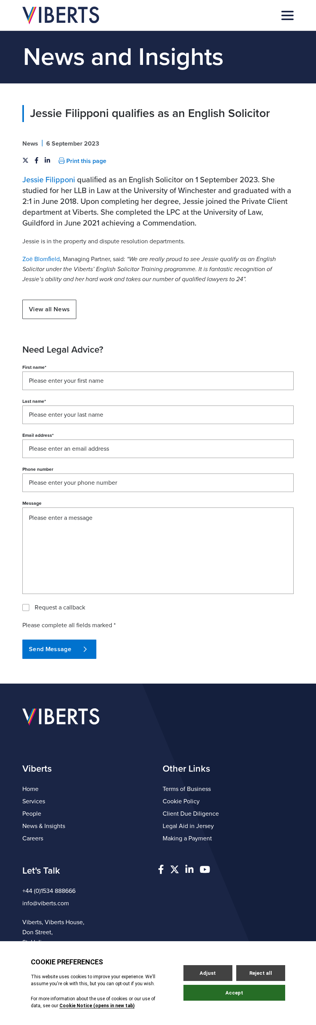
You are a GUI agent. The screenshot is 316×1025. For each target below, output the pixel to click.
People (31, 814)
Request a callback (60, 607)
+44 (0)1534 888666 (49, 891)
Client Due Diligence (191, 814)
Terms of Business (187, 789)
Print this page (85, 161)
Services (33, 801)
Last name (34, 401)
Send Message (50, 649)
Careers (32, 838)
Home (30, 789)
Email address (38, 435)
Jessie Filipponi (48, 180)
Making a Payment (187, 838)
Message (32, 503)
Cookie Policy (181, 801)
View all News (49, 309)
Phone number (37, 469)
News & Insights (43, 826)
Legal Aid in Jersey (188, 826)
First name (34, 367)
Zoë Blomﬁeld (41, 259)
